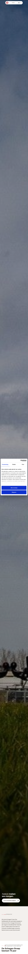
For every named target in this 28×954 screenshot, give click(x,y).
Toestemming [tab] (5, 464)
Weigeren (14, 492)
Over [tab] (23, 464)
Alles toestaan (14, 487)
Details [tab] (14, 464)
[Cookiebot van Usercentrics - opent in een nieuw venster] (20, 461)
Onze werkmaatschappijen (10, 900)
